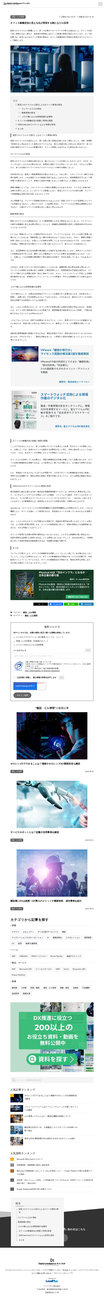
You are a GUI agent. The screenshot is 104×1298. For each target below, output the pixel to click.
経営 (20, 943)
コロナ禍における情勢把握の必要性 (37, 117)
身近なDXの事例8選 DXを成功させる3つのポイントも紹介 (49, 1138)
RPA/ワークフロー (39, 956)
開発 (64, 932)
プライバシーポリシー (62, 1273)
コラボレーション (73, 938)
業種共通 (26, 993)
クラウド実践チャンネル (51, 1270)
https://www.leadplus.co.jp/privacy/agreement (42, 671)
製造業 (14, 988)
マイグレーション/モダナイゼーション (27, 938)
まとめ (20, 129)
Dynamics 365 (79, 969)
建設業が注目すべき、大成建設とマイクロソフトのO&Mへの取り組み (50, 1128)
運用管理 (87, 938)
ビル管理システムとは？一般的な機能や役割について (47, 1116)
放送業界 (15, 993)
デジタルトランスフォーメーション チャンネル (22, 1270)
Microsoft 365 (25, 969)
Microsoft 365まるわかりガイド (30, 1159)
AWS (58, 969)
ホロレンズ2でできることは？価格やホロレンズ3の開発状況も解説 (50, 1097)
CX (13, 943)
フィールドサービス (44, 969)
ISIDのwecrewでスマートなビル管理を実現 (36, 124)
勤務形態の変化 (28, 113)
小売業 (24, 988)
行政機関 (86, 988)
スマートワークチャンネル (89, 1270)
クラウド (15, 932)
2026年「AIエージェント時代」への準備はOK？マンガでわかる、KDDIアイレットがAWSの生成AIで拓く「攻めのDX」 (55, 1181)
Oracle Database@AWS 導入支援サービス (34, 1189)
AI (48, 938)
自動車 (76, 988)
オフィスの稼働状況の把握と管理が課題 (35, 121)
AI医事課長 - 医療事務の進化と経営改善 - (33, 1165)
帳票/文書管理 (31, 943)
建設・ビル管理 (18, 17)
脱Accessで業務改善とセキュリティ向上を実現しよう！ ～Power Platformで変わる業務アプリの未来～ (54, 1172)
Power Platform (18, 975)
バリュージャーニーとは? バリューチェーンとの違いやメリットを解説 (51, 1108)
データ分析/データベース (48, 932)
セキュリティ (28, 932)
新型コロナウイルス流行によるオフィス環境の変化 (40, 105)
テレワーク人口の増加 (31, 109)
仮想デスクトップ (74, 956)
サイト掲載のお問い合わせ (41, 1273)
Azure (66, 969)
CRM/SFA (23, 956)
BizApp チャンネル (70, 1270)
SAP (13, 969)
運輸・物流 (64, 988)
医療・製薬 (34, 988)
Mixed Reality (56, 956)
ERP (13, 956)
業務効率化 (57, 938)
